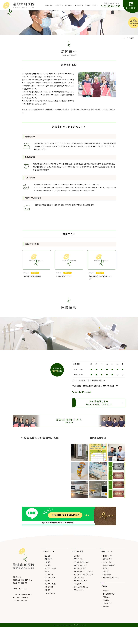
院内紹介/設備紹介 (109, 565)
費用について (79, 5)
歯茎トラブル (78, 559)
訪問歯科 (48, 590)
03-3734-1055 (83, 391)
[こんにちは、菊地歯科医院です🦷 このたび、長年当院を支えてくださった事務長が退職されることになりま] (116, 452)
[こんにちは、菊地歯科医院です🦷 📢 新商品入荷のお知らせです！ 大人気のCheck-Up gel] (79, 471)
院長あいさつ (107, 559)
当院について (107, 556)
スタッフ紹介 (107, 562)
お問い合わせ (107, 603)
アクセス (95, 5)
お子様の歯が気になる (81, 562)
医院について (49, 5)
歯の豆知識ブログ (109, 594)
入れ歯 (47, 571)
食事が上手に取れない (81, 587)
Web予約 (106, 600)
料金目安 (106, 571)
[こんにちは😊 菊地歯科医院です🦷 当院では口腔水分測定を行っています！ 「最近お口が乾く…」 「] (79, 489)
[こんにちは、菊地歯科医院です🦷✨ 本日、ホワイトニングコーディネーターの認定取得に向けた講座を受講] (79, 452)
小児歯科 (48, 562)
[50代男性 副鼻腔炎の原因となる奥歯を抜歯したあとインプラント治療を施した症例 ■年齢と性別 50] (116, 489)
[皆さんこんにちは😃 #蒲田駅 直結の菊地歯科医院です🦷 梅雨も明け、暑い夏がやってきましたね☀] (98, 452)
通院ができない (79, 590)
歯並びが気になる (80, 568)
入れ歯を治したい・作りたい (83, 571)
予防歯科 (48, 581)
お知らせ (106, 591)
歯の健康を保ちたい (80, 581)
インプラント (49, 574)
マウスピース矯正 (50, 568)
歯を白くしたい (79, 578)
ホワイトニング (50, 578)
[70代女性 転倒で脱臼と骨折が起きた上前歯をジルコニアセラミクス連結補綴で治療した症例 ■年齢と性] (116, 471)
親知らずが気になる (80, 565)
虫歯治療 (48, 556)
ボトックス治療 (50, 593)
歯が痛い (77, 556)
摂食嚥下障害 (49, 587)
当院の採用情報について (69, 421)
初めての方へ (69, 5)
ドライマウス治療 (50, 584)
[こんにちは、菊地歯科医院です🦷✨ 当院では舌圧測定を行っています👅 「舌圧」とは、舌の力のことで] (98, 489)
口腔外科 (48, 565)
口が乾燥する (78, 584)
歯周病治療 (48, 559)
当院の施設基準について (111, 578)
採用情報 (87, 5)
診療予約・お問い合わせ (112, 5)
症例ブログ (106, 597)
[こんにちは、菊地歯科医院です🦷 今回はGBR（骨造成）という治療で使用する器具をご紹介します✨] (98, 471)
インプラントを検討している (83, 574)
